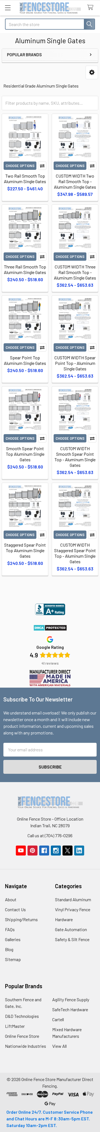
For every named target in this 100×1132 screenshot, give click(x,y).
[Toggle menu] (7, 7)
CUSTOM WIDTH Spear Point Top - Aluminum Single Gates (75, 363)
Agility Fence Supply (70, 999)
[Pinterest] (33, 851)
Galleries (13, 939)
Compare (42, 166)
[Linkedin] (79, 851)
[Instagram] (56, 851)
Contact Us (15, 909)
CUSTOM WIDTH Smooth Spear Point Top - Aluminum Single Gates (75, 457)
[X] (67, 851)
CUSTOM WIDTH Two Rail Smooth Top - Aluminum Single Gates (75, 181)
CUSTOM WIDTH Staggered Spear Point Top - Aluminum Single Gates (75, 553)
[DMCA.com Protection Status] (50, 627)
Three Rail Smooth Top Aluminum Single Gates (25, 269)
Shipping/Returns (21, 919)
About (10, 899)
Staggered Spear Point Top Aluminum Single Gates (25, 550)
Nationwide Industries (25, 1046)
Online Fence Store (22, 1036)
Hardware (64, 919)
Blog (9, 949)
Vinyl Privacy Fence (72, 909)
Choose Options (20, 165)
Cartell (58, 1019)
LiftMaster (15, 1026)
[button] (92, 72)
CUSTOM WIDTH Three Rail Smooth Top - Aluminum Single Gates (75, 272)
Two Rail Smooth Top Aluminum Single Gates (25, 178)
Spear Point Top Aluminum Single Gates (25, 360)
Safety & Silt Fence (72, 939)
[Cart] (91, 7)
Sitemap (13, 959)
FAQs (10, 929)
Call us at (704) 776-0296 (50, 835)
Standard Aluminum (73, 899)
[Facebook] (44, 851)
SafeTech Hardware (70, 1009)
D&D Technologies (22, 1016)
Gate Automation (71, 929)
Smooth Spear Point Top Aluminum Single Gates (25, 454)
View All (59, 1046)
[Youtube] (21, 851)
